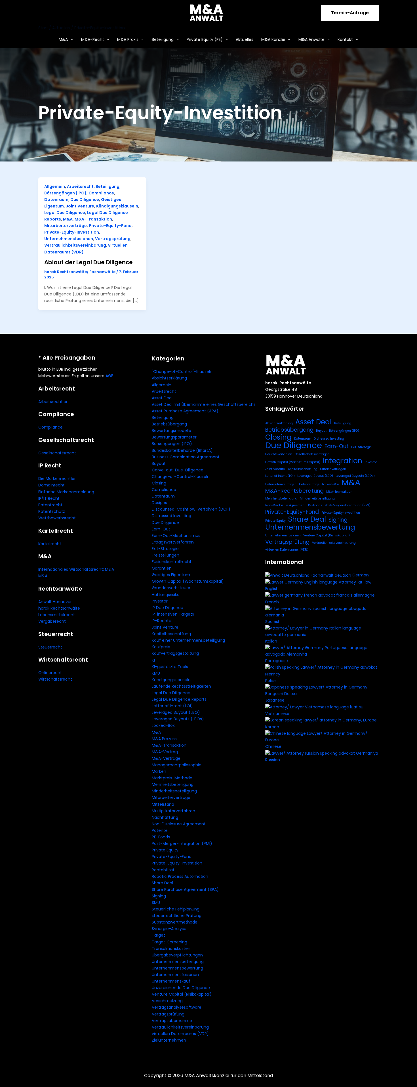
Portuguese (276, 661)
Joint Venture (80, 206)
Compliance (101, 193)
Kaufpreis (161, 647)
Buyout (159, 463)
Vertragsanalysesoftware (176, 1007)
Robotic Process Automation (180, 876)
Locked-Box (163, 725)
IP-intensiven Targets (173, 614)
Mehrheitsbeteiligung (172, 784)
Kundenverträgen (333, 469)
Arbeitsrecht (80, 186)
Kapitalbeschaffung (171, 634)
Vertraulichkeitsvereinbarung (75, 245)
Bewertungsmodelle (171, 430)
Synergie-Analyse (169, 928)
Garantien (162, 568)
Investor (160, 601)
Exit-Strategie (165, 548)
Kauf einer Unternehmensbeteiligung (188, 640)
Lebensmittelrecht (56, 615)
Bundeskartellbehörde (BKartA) (182, 450)
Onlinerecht (50, 672)
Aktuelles (244, 39)
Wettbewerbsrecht (57, 518)
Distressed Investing (171, 516)
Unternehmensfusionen (68, 239)
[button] (350, 13)
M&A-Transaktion (93, 219)
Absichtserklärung (169, 378)
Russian (272, 760)
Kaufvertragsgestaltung (175, 653)
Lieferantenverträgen (280, 484)
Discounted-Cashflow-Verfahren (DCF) (191, 509)
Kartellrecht (49, 544)
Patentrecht (50, 505)
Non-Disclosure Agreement (179, 824)
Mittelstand (163, 804)
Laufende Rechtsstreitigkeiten (181, 686)
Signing (159, 896)
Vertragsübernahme (172, 1020)
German (360, 575)
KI (153, 660)
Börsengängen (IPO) (65, 193)
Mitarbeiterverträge (65, 225)
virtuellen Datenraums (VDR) (180, 1033)
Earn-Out (161, 529)
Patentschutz (51, 511)
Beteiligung (163, 39)
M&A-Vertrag (165, 752)
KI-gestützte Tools (170, 667)
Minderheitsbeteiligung (174, 791)
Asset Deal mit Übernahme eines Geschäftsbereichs (204, 404)
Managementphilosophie (176, 765)
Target (158, 935)
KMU (156, 673)
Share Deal (162, 883)
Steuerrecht (50, 647)
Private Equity (165, 850)
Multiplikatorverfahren (173, 811)
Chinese (273, 746)
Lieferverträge (309, 484)
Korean (272, 727)
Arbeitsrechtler (53, 401)
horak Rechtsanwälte (59, 608)
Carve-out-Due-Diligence (177, 470)
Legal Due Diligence (64, 212)
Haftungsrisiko (166, 594)
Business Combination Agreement (186, 457)
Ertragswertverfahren (173, 542)
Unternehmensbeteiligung (178, 961)
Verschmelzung (167, 1001)
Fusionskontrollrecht (171, 562)
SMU (156, 902)
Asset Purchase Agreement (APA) (185, 411)
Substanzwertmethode (174, 922)
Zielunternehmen (169, 1040)
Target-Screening (169, 942)
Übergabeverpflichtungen (177, 955)
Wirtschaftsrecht (55, 679)
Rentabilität (163, 870)
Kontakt (345, 39)
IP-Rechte (161, 621)
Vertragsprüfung (112, 239)
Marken (159, 771)
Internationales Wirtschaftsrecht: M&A (76, 569)
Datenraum (56, 199)
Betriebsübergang (169, 424)
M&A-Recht (92, 39)
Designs (159, 502)
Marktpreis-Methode (172, 778)
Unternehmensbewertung (177, 968)
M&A (63, 39)
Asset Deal (162, 398)
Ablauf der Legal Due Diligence (88, 262)
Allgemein (54, 186)
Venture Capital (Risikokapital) (182, 994)
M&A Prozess (164, 739)
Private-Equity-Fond (110, 225)
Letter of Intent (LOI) (172, 706)
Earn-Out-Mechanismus (176, 535)
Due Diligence (84, 199)
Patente (160, 830)
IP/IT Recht (49, 498)
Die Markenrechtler (57, 478)
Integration (342, 461)
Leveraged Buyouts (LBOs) (178, 719)
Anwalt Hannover (55, 602)
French (272, 602)
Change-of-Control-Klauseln (181, 476)
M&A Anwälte (311, 39)
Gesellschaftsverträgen (312, 454)
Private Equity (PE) (205, 39)
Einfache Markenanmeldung (66, 492)
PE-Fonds (161, 837)
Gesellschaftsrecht (57, 453)
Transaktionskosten (171, 948)
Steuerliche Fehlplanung (175, 909)
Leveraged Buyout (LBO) (176, 712)
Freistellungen (165, 555)
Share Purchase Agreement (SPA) (185, 889)
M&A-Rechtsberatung (294, 491)
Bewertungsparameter (174, 437)
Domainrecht (51, 485)
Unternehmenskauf (171, 981)
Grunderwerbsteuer (171, 588)
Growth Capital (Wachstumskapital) (188, 581)
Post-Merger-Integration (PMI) (182, 843)
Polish (270, 680)
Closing (159, 483)
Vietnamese (277, 713)
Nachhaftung (165, 817)
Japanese (275, 700)
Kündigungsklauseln (117, 206)
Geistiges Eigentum (171, 575)
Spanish (273, 621)
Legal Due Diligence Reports (179, 699)
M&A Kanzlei (273, 39)
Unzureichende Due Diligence (181, 988)
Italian (271, 641)
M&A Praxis (127, 39)
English (272, 588)
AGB (109, 376)
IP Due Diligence (167, 607)
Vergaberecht (52, 621)
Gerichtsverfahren (278, 454)
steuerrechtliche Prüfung (176, 915)
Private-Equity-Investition (71, 232)
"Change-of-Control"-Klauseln (182, 371)
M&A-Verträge (166, 758)
